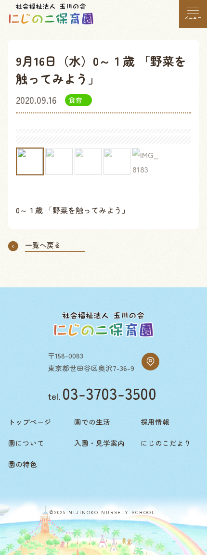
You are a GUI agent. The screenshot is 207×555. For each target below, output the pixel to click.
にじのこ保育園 (51, 14)
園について (26, 443)
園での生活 (92, 422)
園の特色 (22, 464)
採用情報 (155, 422)
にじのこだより (166, 443)
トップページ (30, 422)
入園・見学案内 (99, 443)
